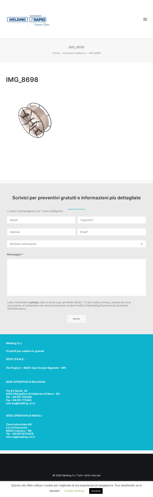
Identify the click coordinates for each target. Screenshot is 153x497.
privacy (34, 302)
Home (56, 53)
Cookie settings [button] (74, 491)
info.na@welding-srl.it (20, 436)
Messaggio (15, 254)
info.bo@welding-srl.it (20, 403)
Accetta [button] (95, 490)
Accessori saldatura (74, 53)
